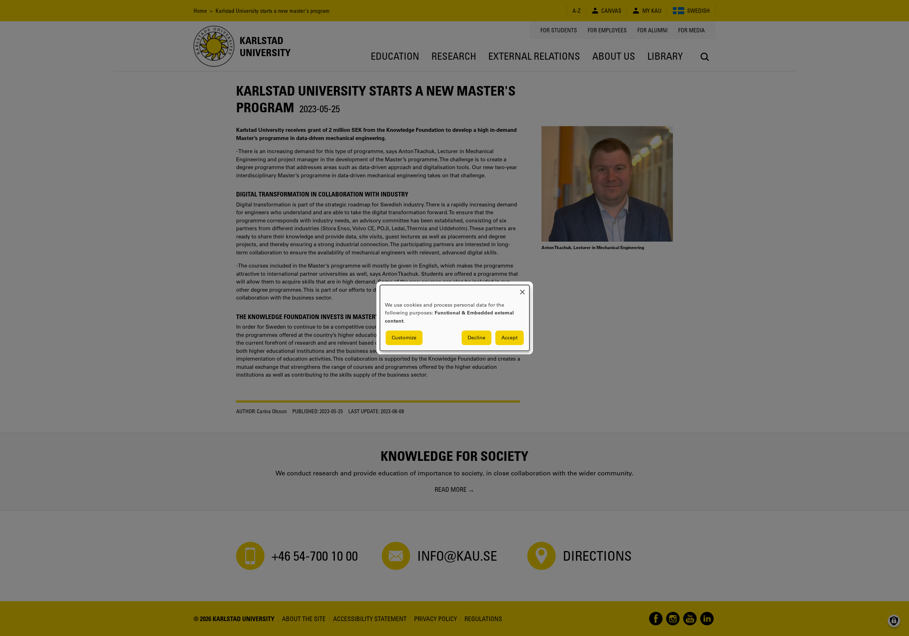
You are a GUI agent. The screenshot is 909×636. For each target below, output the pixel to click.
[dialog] (454, 318)
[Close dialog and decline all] (522, 289)
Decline (476, 338)
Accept (509, 338)
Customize (404, 338)
